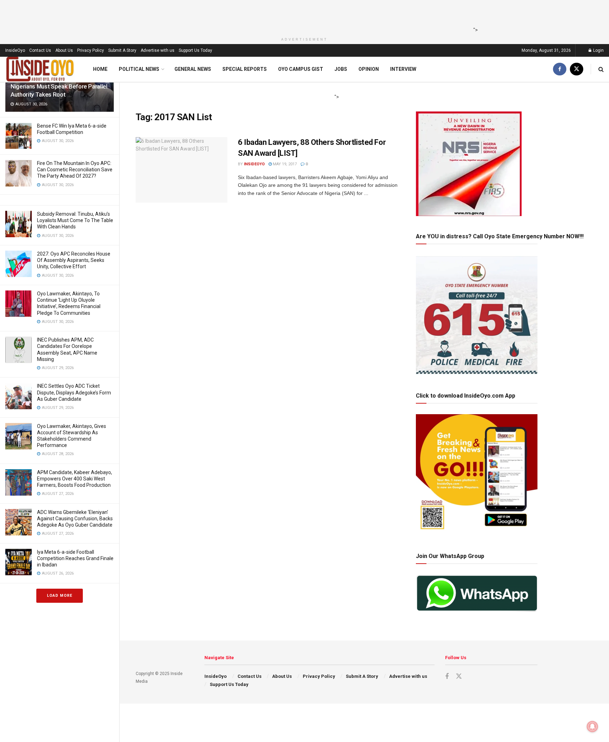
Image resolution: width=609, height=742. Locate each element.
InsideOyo (15, 50)
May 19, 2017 (284, 164)
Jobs (340, 69)
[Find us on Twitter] (576, 69)
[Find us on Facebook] (559, 69)
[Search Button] (601, 69)
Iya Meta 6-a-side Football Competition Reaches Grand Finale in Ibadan (75, 558)
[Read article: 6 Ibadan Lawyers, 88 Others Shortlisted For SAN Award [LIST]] (181, 170)
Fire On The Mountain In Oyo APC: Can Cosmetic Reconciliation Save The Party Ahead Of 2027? (74, 169)
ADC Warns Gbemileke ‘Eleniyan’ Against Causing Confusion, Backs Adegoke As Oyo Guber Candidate (75, 518)
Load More (59, 595)
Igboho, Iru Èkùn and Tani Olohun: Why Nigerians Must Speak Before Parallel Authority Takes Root (59, 86)
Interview (403, 69)
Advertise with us (157, 50)
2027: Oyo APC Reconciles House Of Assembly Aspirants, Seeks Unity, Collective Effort (73, 260)
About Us (64, 50)
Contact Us (40, 50)
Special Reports (244, 69)
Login (598, 50)
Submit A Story (122, 50)
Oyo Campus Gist (300, 69)
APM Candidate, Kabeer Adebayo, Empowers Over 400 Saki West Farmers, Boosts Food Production (74, 479)
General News (192, 69)
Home (100, 69)
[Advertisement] (302, 16)
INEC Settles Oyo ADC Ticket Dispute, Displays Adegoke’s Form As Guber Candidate (74, 392)
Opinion (368, 69)
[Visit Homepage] (40, 69)
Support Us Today (195, 50)
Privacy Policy (90, 50)
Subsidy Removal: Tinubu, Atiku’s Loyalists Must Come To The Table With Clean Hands (75, 220)
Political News (139, 69)
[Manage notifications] (592, 726)
